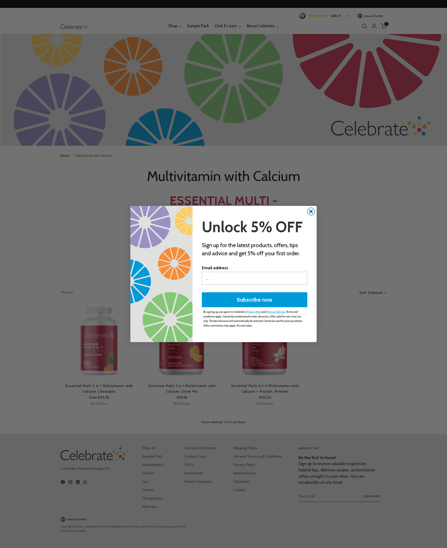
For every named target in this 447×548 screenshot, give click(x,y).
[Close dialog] (311, 211)
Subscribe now (254, 299)
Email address (215, 267)
